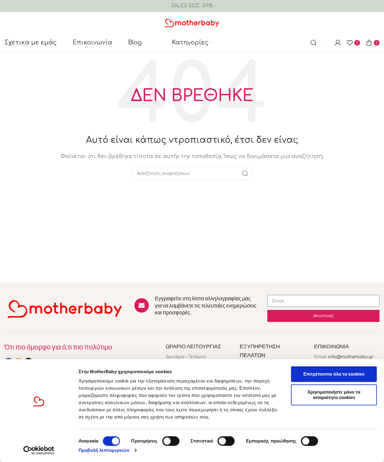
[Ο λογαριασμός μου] (338, 43)
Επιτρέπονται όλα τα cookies (333, 373)
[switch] (170, 441)
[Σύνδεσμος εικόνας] (64, 308)
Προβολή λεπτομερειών (104, 450)
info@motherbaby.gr (351, 357)
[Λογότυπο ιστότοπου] (192, 22)
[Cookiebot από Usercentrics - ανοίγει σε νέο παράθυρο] (39, 450)
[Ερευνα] (314, 43)
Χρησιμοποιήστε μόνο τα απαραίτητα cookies (334, 394)
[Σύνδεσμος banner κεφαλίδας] (192, 6)
